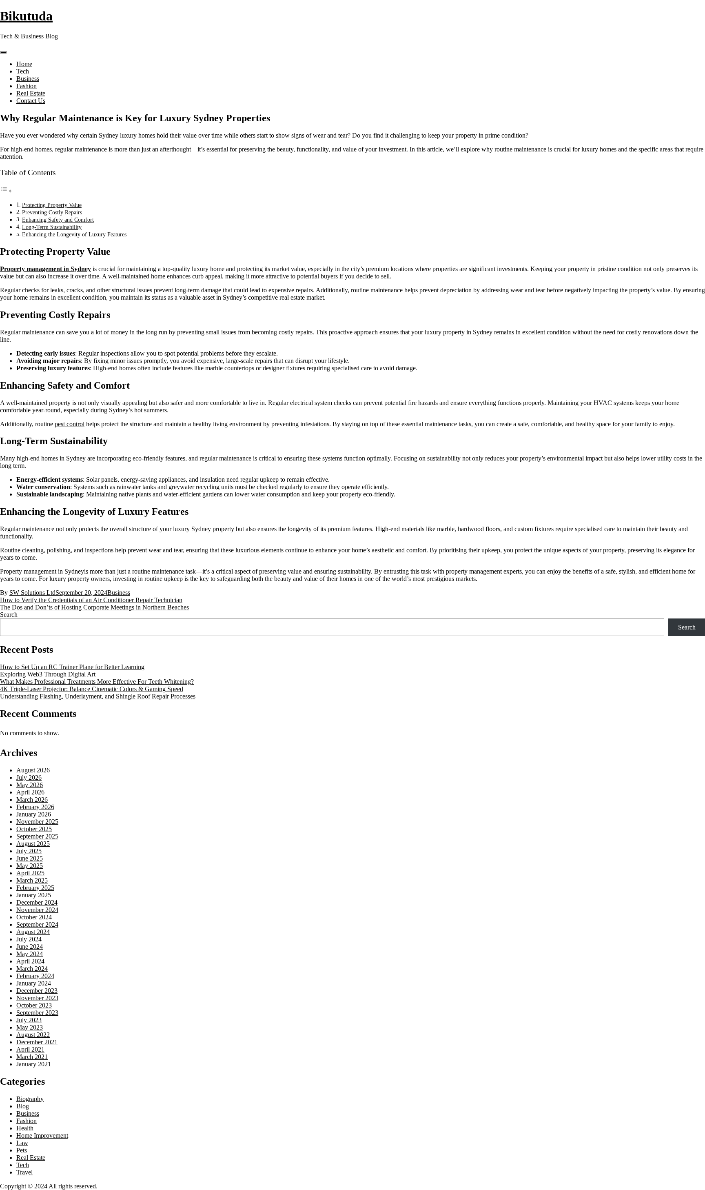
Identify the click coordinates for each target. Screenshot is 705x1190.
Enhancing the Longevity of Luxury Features (74, 234)
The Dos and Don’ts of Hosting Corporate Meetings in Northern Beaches (94, 607)
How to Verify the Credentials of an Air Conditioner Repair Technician (91, 599)
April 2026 (30, 792)
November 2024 (37, 909)
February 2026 (35, 806)
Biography (30, 1098)
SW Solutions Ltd (32, 592)
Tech (22, 71)
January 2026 (33, 814)
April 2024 (30, 961)
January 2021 (33, 1064)
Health (24, 1128)
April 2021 (30, 1049)
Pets (21, 1150)
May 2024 (29, 953)
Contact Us (30, 100)
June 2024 (29, 946)
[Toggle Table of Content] (6, 190)
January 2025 (33, 895)
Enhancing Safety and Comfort (58, 219)
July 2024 (29, 939)
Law (22, 1142)
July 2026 (29, 777)
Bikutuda (26, 16)
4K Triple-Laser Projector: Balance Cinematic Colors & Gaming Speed (91, 688)
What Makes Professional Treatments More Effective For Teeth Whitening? (97, 681)
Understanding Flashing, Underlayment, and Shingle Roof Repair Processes (97, 696)
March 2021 (32, 1056)
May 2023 (29, 1027)
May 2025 (29, 865)
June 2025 (29, 858)
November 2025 (37, 821)
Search (9, 614)
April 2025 (30, 873)
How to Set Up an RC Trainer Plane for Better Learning (72, 666)
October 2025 (34, 828)
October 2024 (34, 917)
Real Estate (30, 93)
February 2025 (35, 887)
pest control (69, 423)
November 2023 (37, 997)
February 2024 (35, 975)
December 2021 (37, 1042)
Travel (24, 1172)
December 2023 (37, 990)
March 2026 (32, 799)
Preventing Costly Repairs (52, 212)
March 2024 (32, 968)
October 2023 (34, 1005)
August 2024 (33, 931)
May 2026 (29, 784)
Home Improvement (42, 1135)
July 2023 (29, 1020)
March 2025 (32, 880)
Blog (22, 1106)
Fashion (26, 85)
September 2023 (37, 1012)
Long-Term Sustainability (52, 227)
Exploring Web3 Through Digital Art (47, 674)
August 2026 (33, 770)
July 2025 (29, 850)
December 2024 (37, 902)
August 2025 (33, 843)
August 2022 (33, 1034)
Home (24, 63)
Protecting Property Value (52, 205)
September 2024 (37, 924)
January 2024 (33, 983)
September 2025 (37, 836)
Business (27, 78)
